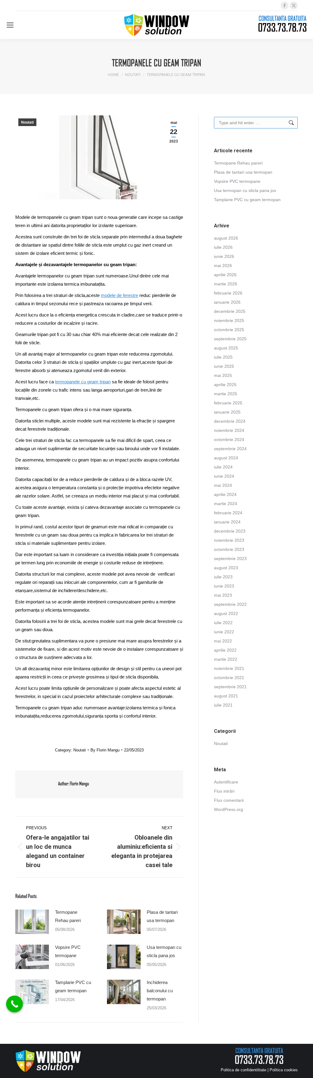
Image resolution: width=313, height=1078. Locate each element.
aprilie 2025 (225, 384)
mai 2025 (223, 375)
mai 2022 (223, 640)
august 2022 (226, 613)
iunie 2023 (224, 586)
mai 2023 (223, 595)
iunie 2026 (224, 256)
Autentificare (226, 782)
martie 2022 (225, 659)
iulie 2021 (223, 705)
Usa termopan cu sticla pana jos (164, 951)
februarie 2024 (228, 512)
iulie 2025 (223, 357)
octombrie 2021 (229, 677)
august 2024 (226, 457)
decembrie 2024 (229, 421)
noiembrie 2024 (229, 430)
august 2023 (226, 567)
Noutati (27, 122)
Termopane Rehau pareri (68, 916)
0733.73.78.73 (282, 27)
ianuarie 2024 (227, 521)
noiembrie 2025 (229, 320)
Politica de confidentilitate (243, 1070)
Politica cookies (284, 1070)
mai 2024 (223, 485)
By (105, 750)
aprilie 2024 (225, 494)
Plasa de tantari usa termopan (162, 916)
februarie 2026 (228, 293)
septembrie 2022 (230, 604)
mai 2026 (223, 265)
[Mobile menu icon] (10, 25)
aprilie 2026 (225, 274)
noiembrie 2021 (229, 668)
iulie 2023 (223, 576)
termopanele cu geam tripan (83, 381)
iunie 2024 (224, 476)
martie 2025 (225, 393)
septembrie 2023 (230, 558)
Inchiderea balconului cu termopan (160, 990)
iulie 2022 (223, 622)
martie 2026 (225, 283)
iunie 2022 (224, 631)
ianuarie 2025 (227, 412)
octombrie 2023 (229, 549)
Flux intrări (224, 791)
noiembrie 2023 (229, 540)
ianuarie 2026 (227, 302)
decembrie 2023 (229, 531)
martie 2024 (225, 503)
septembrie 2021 (230, 686)
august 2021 (226, 695)
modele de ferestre (119, 295)
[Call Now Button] (14, 1004)
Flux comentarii (229, 800)
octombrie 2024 (229, 439)
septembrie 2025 (230, 338)
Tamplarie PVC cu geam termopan (73, 986)
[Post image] (32, 922)
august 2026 (226, 238)
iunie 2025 (224, 366)
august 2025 (226, 347)
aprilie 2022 (225, 650)
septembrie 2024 (230, 448)
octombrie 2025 (229, 329)
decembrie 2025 (229, 311)
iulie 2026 (223, 247)
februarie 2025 (228, 402)
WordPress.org (228, 809)
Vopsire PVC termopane (68, 951)
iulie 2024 (223, 467)
